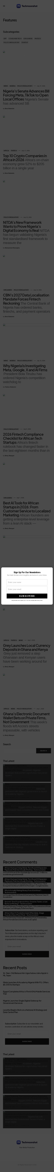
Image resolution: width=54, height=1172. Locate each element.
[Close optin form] (49, 571)
